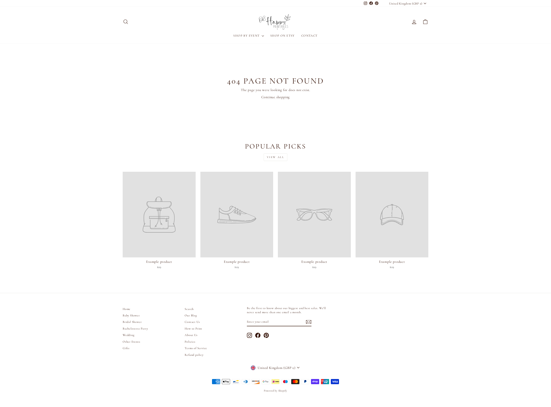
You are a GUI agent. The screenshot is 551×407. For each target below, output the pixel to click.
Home (126, 309)
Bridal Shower (132, 322)
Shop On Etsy (282, 35)
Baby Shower (131, 315)
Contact (309, 35)
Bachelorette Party (135, 328)
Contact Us (192, 322)
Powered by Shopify (275, 390)
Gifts (126, 348)
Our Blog (191, 315)
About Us (191, 335)
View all (275, 157)
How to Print (193, 328)
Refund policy (194, 355)
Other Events (131, 342)
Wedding (129, 335)
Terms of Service (196, 348)
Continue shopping (275, 97)
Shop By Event (247, 35)
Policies (190, 342)
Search (189, 309)
